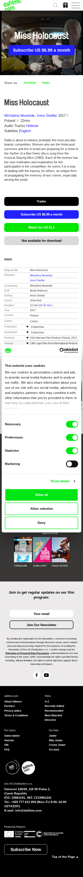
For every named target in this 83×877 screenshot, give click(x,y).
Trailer (41, 201)
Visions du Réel (60, 565)
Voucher (9, 740)
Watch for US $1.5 (41, 227)
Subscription (12, 735)
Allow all (41, 495)
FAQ (6, 749)
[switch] (72, 437)
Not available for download (42, 240)
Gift (6, 744)
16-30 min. (45, 305)
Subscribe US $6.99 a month (41, 50)
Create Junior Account (57, 747)
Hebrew (32, 126)
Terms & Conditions (16, 715)
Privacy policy (12, 710)
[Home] (12, 5)
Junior (53, 735)
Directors (50, 719)
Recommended (54, 710)
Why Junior (56, 740)
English (25, 131)
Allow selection (41, 508)
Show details (60, 481)
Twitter (46, 82)
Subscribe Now (25, 849)
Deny (41, 522)
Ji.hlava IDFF (40, 565)
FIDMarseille (20, 565)
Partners (9, 706)
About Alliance (13, 701)
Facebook (30, 82)
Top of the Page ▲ (65, 856)
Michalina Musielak (19, 116)
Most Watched (53, 715)
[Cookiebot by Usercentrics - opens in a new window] (59, 350)
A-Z (47, 701)
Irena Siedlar (47, 116)
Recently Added (54, 706)
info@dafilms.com (28, 810)
